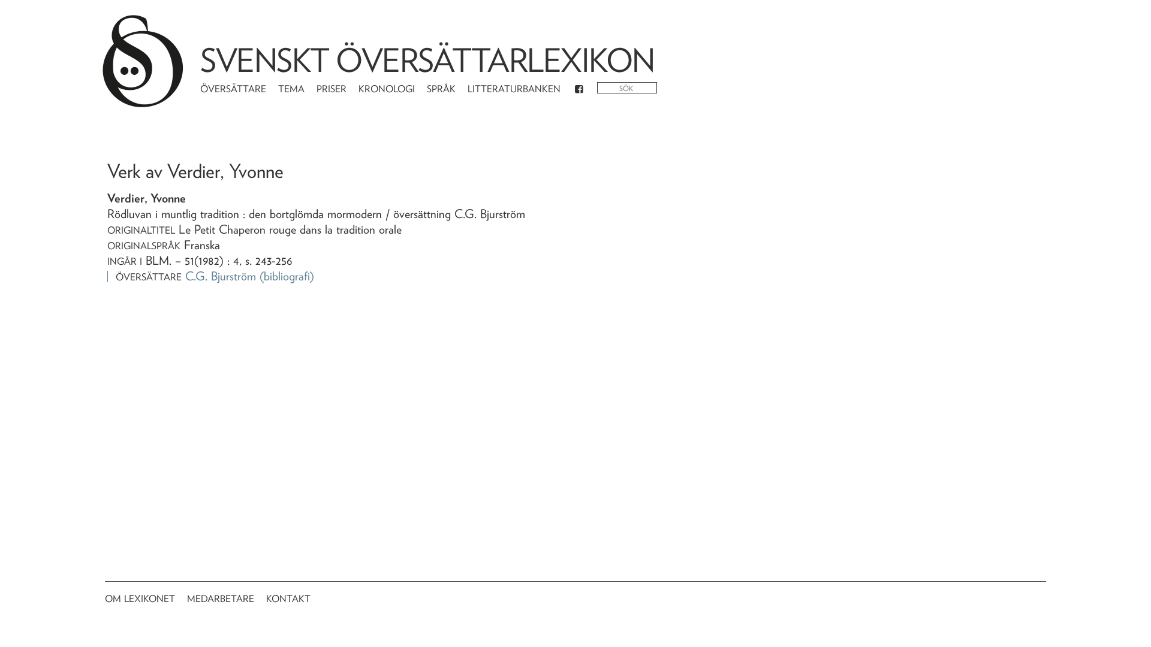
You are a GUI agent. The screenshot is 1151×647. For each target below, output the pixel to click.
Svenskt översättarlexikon (427, 60)
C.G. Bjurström (220, 276)
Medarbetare (220, 598)
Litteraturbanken (514, 89)
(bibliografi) (287, 276)
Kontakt (288, 598)
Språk (441, 89)
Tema (291, 89)
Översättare (233, 89)
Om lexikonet (140, 598)
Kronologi (386, 89)
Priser (331, 89)
